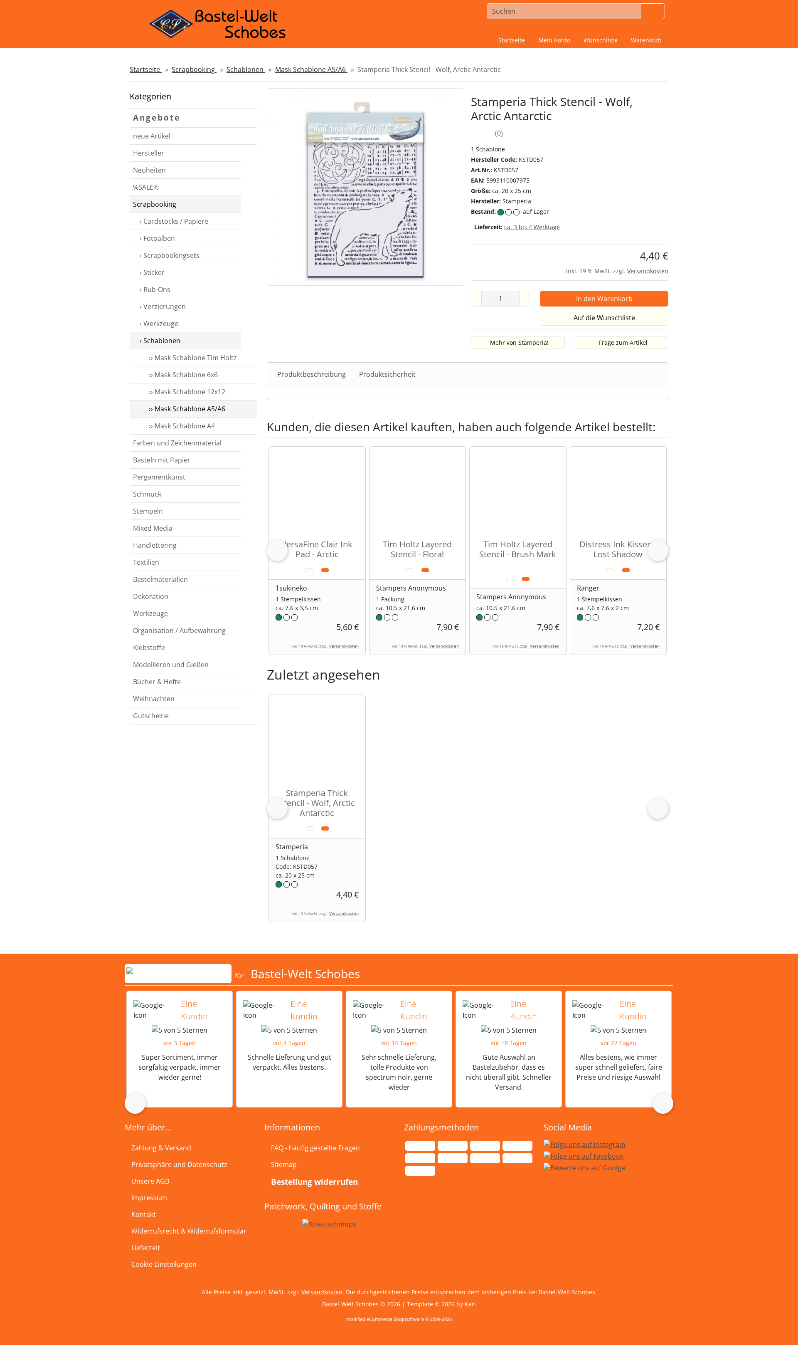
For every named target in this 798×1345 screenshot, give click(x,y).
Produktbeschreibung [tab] (311, 374)
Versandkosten (647, 271)
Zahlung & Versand (161, 1147)
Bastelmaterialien (160, 579)
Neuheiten (149, 170)
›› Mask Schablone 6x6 (181, 374)
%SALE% (146, 187)
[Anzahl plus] (524, 299)
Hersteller (148, 153)
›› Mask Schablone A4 (180, 425)
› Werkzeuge (158, 323)
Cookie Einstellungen (162, 1264)
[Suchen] (653, 11)
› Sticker (151, 272)
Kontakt (143, 1214)
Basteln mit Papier (161, 460)
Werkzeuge (150, 613)
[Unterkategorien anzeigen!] (249, 170)
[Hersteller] (249, 153)
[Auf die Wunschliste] (309, 570)
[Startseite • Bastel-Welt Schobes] (217, 24)
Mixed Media (152, 528)
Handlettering (155, 545)
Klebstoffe (149, 647)
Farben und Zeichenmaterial (177, 443)
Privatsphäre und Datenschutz (179, 1164)
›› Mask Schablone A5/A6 (185, 408)
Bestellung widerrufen (314, 1181)
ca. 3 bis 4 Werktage (532, 227)
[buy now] (325, 570)
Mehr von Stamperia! (519, 342)
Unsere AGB (150, 1181)
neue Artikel (151, 136)
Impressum (149, 1197)
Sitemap (284, 1164)
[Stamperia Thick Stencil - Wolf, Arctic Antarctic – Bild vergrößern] (365, 186)
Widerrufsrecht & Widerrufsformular (188, 1231)
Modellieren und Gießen (171, 664)
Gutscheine (151, 715)
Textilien (146, 562)
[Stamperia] (648, 149)
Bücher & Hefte (157, 681)
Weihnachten (154, 698)
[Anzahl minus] (476, 299)
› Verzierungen (162, 306)
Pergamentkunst (159, 477)
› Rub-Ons (154, 289)
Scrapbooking (154, 204)
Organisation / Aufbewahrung (179, 630)
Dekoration (150, 596)
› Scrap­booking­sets (169, 255)
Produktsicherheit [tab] (387, 374)
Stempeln (148, 511)
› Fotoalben (156, 238)
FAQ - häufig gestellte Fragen (315, 1147)
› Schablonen (159, 340)
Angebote (156, 117)
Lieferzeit (145, 1247)
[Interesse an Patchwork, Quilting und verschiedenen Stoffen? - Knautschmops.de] (329, 1224)
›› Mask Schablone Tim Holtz (191, 357)
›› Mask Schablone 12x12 (185, 391)
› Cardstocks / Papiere (173, 221)
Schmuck (147, 494)
